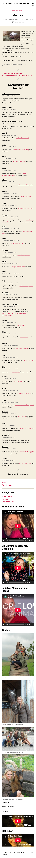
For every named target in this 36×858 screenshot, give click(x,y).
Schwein (23, 65)
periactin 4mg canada (23, 255)
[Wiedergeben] (4, 540)
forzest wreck (16, 372)
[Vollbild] (32, 540)
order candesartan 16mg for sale (24, 405)
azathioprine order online (25, 208)
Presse (4, 483)
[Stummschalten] (29, 540)
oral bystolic (22, 417)
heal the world (18, 11)
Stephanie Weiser (13, 19)
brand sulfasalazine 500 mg (20, 150)
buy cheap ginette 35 (22, 349)
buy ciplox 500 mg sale (25, 393)
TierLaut (5, 499)
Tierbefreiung (7, 485)
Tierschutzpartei (8, 502)
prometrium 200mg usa (27, 428)
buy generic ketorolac (18, 267)
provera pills (20, 325)
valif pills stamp (18, 382)
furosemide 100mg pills (27, 452)
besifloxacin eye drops (19, 161)
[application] (18, 526)
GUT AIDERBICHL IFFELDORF (12, 65)
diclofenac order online (18, 243)
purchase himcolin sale (22, 138)
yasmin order (24, 337)
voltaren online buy (25, 196)
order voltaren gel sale (26, 286)
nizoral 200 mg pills (25, 463)
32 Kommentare (19, 22)
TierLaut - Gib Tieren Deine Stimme (15, 3)
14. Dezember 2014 (27, 19)
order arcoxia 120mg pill (25, 185)
